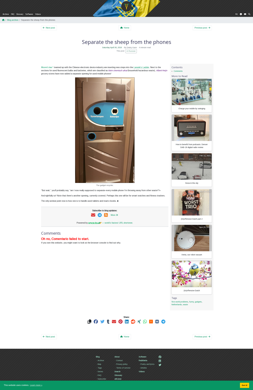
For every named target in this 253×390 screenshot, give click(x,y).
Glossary (19, 14)
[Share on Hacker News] (151, 322)
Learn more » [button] (36, 385)
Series (100, 371)
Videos (38, 14)
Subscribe (102, 379)
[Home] (126, 6)
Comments (178, 71)
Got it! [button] (244, 385)
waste (185, 304)
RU (236, 14)
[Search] (249, 14)
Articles (143, 368)
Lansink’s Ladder (141, 67)
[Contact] (245, 14)
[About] (241, 14)
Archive (6, 14)
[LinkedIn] (160, 361)
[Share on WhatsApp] (145, 322)
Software (29, 14)
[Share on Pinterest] (120, 322)
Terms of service (123, 368)
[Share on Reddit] (133, 322)
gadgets (198, 302)
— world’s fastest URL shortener (116, 223)
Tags (100, 368)
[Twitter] (160, 364)
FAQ (12, 14)
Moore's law (46, 67)
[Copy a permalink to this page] (89, 322)
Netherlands (177, 304)
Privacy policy (122, 364)
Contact (119, 360)
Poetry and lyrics (147, 364)
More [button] (113, 215)
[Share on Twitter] (102, 322)
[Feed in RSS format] (106, 215)
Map (99, 364)
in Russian (131, 51)
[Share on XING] (139, 322)
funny (191, 302)
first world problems (180, 302)
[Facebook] (160, 357)
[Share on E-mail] (114, 322)
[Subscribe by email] (93, 215)
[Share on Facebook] (96, 322)
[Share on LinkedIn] (127, 322)
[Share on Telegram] (163, 322)
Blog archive (12, 20)
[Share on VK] (157, 322)
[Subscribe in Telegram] (99, 215)
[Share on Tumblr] (108, 322)
